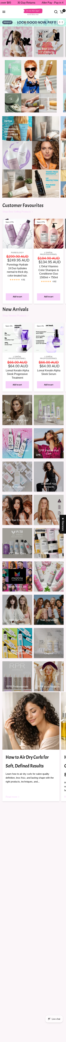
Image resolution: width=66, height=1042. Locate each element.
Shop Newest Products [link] (14, 315)
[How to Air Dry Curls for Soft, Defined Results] (30, 721)
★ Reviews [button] (62, 524)
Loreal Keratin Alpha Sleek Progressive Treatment (17, 374)
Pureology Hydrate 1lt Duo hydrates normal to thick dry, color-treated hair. (17, 270)
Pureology (17, 253)
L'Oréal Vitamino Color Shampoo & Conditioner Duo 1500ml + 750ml (48, 272)
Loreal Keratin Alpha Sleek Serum (48, 372)
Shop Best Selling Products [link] (16, 211)
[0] (61, 11)
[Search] (56, 11)
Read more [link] (11, 797)
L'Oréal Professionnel (48, 253)
